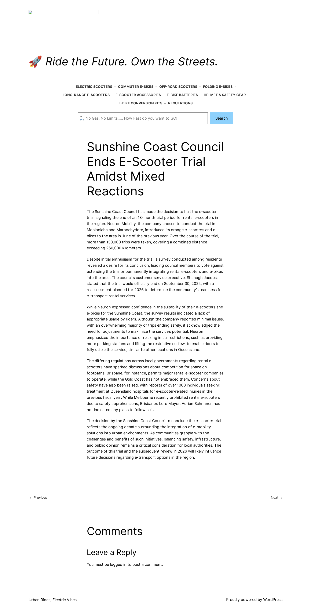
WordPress (272, 599)
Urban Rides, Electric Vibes (53, 600)
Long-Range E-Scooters (86, 95)
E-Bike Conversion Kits (140, 103)
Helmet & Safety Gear (225, 95)
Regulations (180, 103)
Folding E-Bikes (218, 86)
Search (221, 118)
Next (274, 497)
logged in (118, 564)
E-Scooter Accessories (138, 95)
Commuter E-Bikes (135, 86)
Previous (40, 497)
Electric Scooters (94, 86)
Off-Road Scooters (178, 86)
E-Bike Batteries (182, 95)
